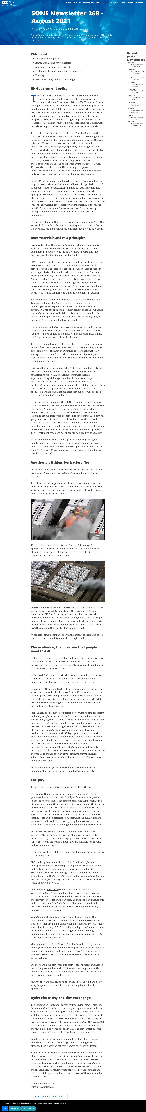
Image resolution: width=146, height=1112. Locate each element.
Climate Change (73, 34)
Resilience (84, 37)
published (82, 472)
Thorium (100, 37)
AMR (47, 34)
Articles (77, 2)
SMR (92, 37)
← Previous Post (41, 1096)
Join (116, 2)
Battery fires (57, 34)
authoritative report (41, 374)
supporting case (93, 402)
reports (80, 483)
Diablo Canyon (90, 34)
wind (88, 981)
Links (130, 2)
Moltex (59, 37)
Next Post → (59, 1096)
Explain (15, 1108)
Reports (47, 617)
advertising (53, 889)
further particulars (48, 402)
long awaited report (47, 98)
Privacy (123, 2)
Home (68, 2)
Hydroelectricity (46, 37)
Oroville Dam (71, 37)
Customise (28, 1108)
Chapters (139, 2)
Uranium (36, 39)
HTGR (102, 34)
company (64, 865)
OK (5, 1108)
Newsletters (88, 2)
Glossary (100, 2)
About (109, 2)
